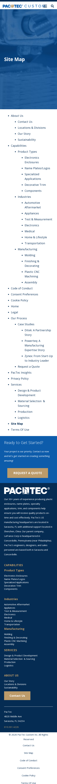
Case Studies (26, 324)
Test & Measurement (38, 219)
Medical (30, 231)
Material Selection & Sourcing (19, 658)
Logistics (23, 417)
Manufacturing (27, 249)
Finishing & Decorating (15, 637)
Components (33, 191)
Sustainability (27, 139)
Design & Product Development (21, 655)
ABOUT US (11, 675)
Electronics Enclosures (16, 575)
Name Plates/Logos (37, 168)
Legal (14, 312)
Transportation (35, 243)
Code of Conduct (22, 288)
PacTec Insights (21, 372)
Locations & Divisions (32, 127)
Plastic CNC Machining (15, 640)
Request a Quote (29, 366)
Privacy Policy (20, 378)
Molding (30, 255)
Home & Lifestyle (36, 237)
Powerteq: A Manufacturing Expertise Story (35, 345)
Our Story (24, 133)
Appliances (32, 213)
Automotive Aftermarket (17, 604)
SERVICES (10, 650)
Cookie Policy (19, 300)
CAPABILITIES (13, 565)
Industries (24, 197)
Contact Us (25, 122)
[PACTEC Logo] (13, 6)
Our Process (19, 318)
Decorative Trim (35, 185)
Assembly (31, 282)
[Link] (35, 6)
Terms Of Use (20, 429)
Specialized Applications (16, 582)
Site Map (17, 423)
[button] (52, 6)
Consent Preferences (24, 294)
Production (25, 411)
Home (15, 306)
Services (16, 384)
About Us (17, 116)
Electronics (32, 225)
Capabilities (18, 145)
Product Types (27, 151)
